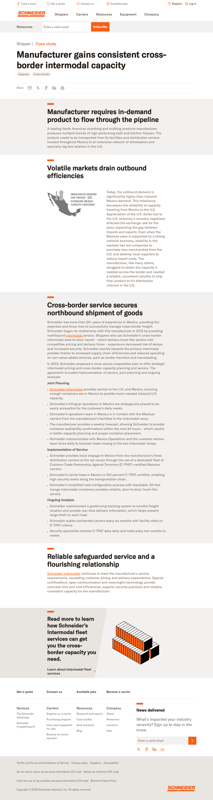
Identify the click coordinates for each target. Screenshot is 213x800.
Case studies (84, 719)
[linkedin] (54, 88)
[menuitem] (61, 14)
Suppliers (95, 763)
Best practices (85, 725)
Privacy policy (79, 763)
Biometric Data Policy (103, 780)
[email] (30, 88)
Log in (192, 3)
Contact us (87, 3)
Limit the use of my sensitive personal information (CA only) (52, 780)
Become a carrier (118, 692)
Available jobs (119, 3)
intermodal (74, 335)
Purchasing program (59, 719)
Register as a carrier (59, 713)
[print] (62, 88)
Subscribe (100, 27)
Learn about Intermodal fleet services (69, 671)
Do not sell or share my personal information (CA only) (49, 771)
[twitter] (38, 88)
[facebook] (46, 88)
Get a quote (58, 3)
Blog (79, 730)
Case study (46, 43)
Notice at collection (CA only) (101, 771)
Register (177, 3)
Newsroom (112, 719)
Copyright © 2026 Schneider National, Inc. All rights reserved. (54, 789)
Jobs (109, 730)
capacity (23, 74)
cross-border (42, 74)
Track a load (28, 3)
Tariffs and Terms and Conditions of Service (43, 763)
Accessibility (111, 763)
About (110, 713)
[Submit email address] (192, 741)
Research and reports (90, 713)
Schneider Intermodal (66, 389)
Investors (112, 725)
